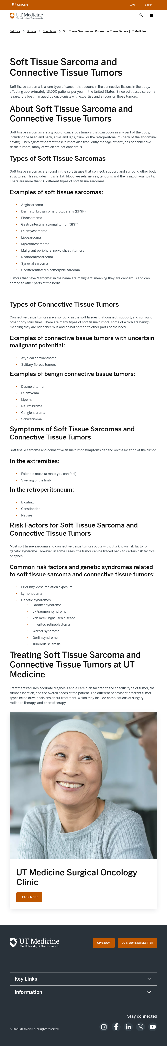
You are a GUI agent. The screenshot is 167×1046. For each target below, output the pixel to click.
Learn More (29, 897)
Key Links (26, 979)
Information (28, 992)
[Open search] (141, 16)
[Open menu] (151, 16)
